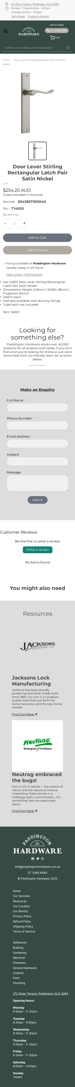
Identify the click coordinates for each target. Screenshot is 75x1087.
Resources (20, 901)
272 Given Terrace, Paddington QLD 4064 (40, 993)
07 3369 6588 (59, 30)
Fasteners (19, 962)
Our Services (21, 896)
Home (6, 60)
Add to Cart (37, 238)
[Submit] (68, 48)
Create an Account (38, 16)
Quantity (11, 214)
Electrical (19, 957)
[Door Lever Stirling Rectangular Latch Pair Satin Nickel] (37, 103)
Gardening (20, 952)
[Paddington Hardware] (29, 31)
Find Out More (23, 714)
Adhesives (19, 942)
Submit (37, 500)
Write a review (37, 550)
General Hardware (25, 968)
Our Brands (20, 911)
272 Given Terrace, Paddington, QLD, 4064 (35, 4)
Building (18, 947)
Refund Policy (22, 921)
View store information (24, 274)
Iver (5, 183)
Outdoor (18, 973)
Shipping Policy (23, 926)
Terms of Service (24, 931)
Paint (16, 978)
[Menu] (8, 31)
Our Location (21, 906)
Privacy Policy (22, 916)
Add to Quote (37, 250)
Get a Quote (18, 16)
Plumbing (19, 983)
